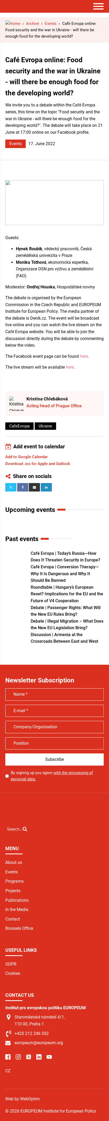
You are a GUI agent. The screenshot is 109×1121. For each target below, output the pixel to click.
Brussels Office (19, 928)
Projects (12, 890)
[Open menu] (98, 6)
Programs (14, 881)
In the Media (16, 909)
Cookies (12, 973)
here (84, 356)
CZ (8, 1070)
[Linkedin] (46, 487)
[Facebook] (22, 487)
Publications (17, 900)
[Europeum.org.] (12, 23)
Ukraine (45, 426)
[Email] (34, 487)
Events (15, 143)
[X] (10, 487)
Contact (12, 919)
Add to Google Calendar (26, 456)
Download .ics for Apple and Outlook (37, 463)
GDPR (10, 964)
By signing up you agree (52, 775)
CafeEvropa (19, 426)
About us (13, 862)
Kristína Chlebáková (47, 398)
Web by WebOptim (22, 1098)
